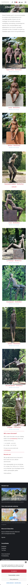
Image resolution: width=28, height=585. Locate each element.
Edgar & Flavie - (14, 69)
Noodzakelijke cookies (14, 575)
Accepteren (14, 571)
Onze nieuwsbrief (5, 554)
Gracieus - (14, 343)
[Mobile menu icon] (25, 2)
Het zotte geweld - (14, 385)
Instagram (3, 546)
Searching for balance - (14, 184)
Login (21, 2)
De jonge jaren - (14, 302)
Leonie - (14, 107)
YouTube (3, 550)
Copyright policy (17, 582)
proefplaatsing (13, 438)
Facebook (3, 548)
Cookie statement (10, 582)
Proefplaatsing (5, 555)
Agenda (3, 537)
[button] (26, 562)
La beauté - (14, 427)
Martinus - (14, 145)
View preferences (14, 579)
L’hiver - (14, 223)
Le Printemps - (14, 260)
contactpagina (7, 450)
